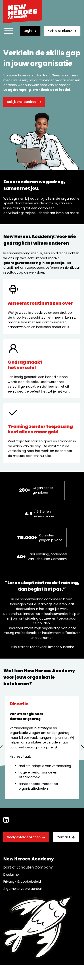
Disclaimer (11, 874)
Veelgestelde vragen (24, 837)
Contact (63, 837)
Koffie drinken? (60, 30)
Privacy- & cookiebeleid (22, 881)
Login (27, 30)
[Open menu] (8, 31)
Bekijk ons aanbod (21, 101)
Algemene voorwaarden (22, 888)
